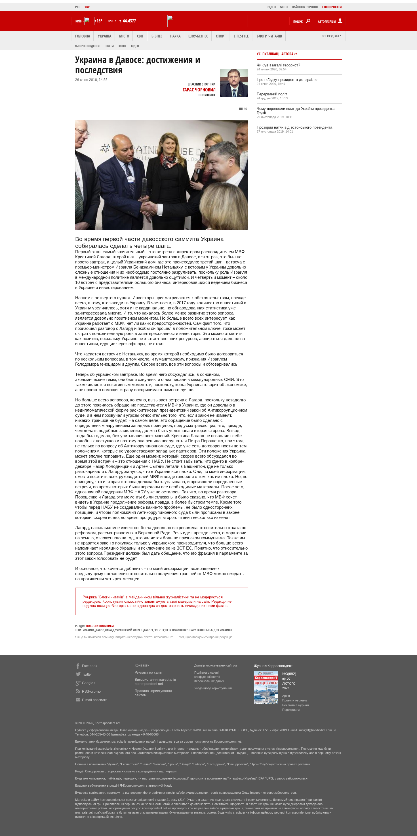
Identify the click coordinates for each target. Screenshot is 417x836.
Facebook (89, 666)
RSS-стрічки (92, 691)
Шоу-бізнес (198, 36)
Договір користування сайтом (215, 665)
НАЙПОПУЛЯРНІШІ (305, 7)
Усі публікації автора (275, 53)
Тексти (109, 46)
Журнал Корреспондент (273, 666)
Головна (82, 36)
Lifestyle (241, 36)
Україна (104, 36)
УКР (87, 7)
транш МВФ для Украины (214, 630)
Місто (124, 36)
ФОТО (284, 7)
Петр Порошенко (177, 630)
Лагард (109, 630)
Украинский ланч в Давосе (134, 630)
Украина (88, 630)
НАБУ (192, 630)
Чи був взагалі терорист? (278, 65)
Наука (175, 36)
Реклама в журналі (295, 705)
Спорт (221, 36)
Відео (135, 46)
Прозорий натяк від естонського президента (294, 127)
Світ (140, 36)
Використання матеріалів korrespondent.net (155, 682)
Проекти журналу (294, 700)
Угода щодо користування (213, 688)
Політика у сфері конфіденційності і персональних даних (209, 677)
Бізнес (156, 36)
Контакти (142, 665)
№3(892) (289, 674)
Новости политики (100, 626)
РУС (77, 7)
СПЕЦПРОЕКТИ (332, 7)
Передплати (291, 709)
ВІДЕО (272, 7)
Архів (286, 695)
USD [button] (111, 21)
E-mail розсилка (95, 700)
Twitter (87, 674)
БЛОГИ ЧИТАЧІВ (269, 36)
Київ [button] (78, 21)
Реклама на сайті (148, 672)
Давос (99, 630)
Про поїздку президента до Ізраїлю (287, 79)
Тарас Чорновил (199, 90)
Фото (122, 46)
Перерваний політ (272, 94)
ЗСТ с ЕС (159, 630)
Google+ (88, 683)
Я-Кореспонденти (87, 46)
